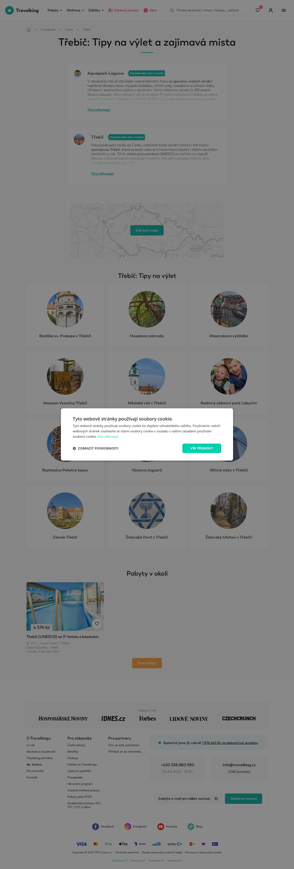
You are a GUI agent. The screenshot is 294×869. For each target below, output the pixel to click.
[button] (95, 448)
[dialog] (147, 434)
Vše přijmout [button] (201, 448)
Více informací (108, 436)
